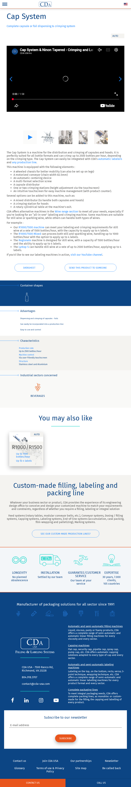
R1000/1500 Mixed (30, 233)
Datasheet (29, 267)
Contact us (33, 782)
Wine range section (66, 211)
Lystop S (24, 246)
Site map (80, 768)
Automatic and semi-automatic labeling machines (91, 666)
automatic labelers (110, 159)
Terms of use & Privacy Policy (50, 770)
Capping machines (78, 645)
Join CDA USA (50, 761)
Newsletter (111, 761)
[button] (11, 79)
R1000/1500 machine (31, 227)
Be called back (111, 768)
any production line (24, 162)
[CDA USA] (45, 4)
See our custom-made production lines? (66, 533)
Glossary (19, 768)
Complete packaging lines (83, 689)
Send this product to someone (88, 267)
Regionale (25, 240)
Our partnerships (80, 761)
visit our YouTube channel (86, 254)
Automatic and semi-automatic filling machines (95, 626)
